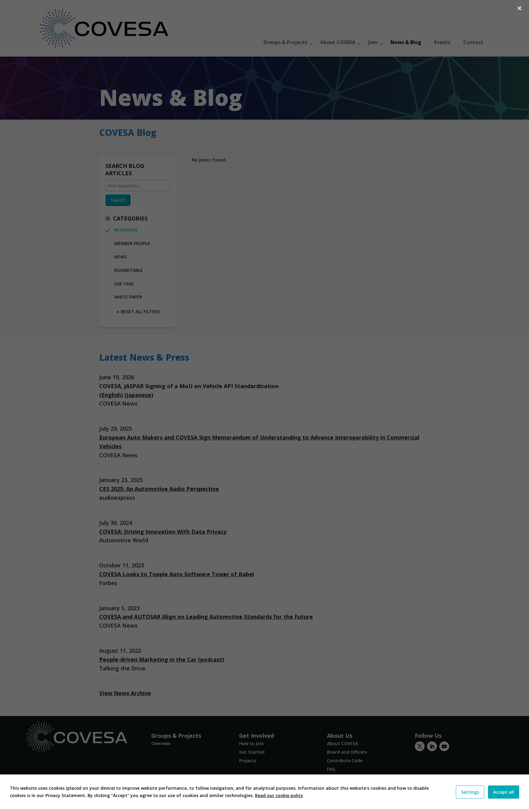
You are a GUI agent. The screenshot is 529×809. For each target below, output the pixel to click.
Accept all (503, 792)
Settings (470, 792)
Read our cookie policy (279, 795)
